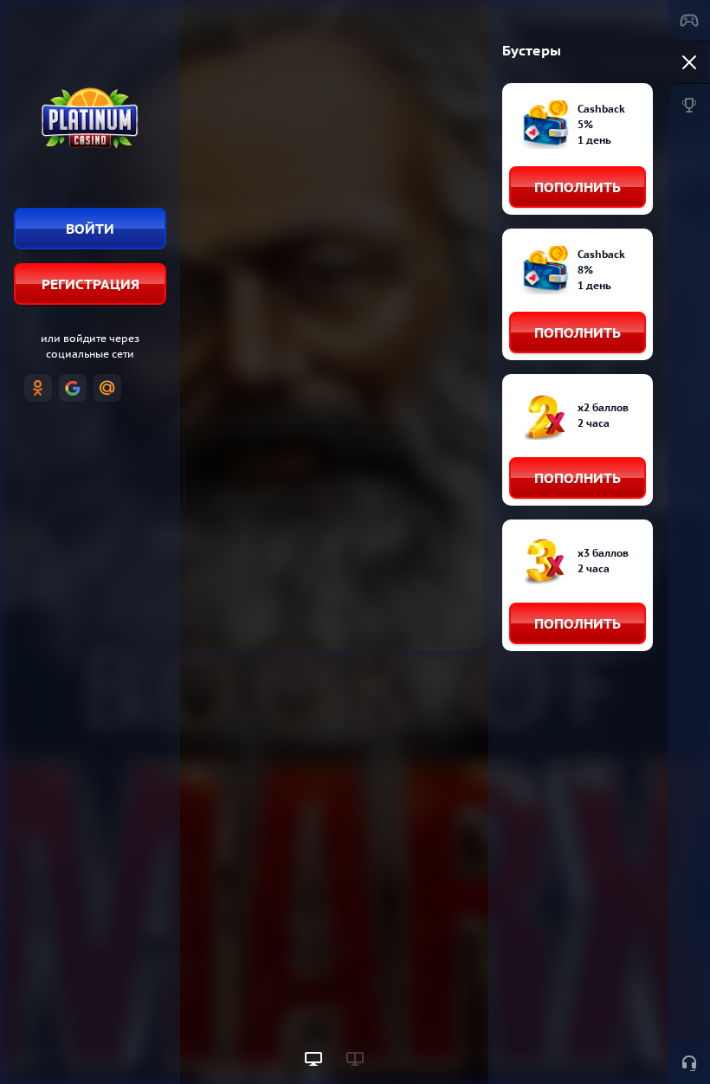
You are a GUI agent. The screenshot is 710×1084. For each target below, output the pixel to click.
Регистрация (90, 284)
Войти (90, 228)
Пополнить (577, 187)
